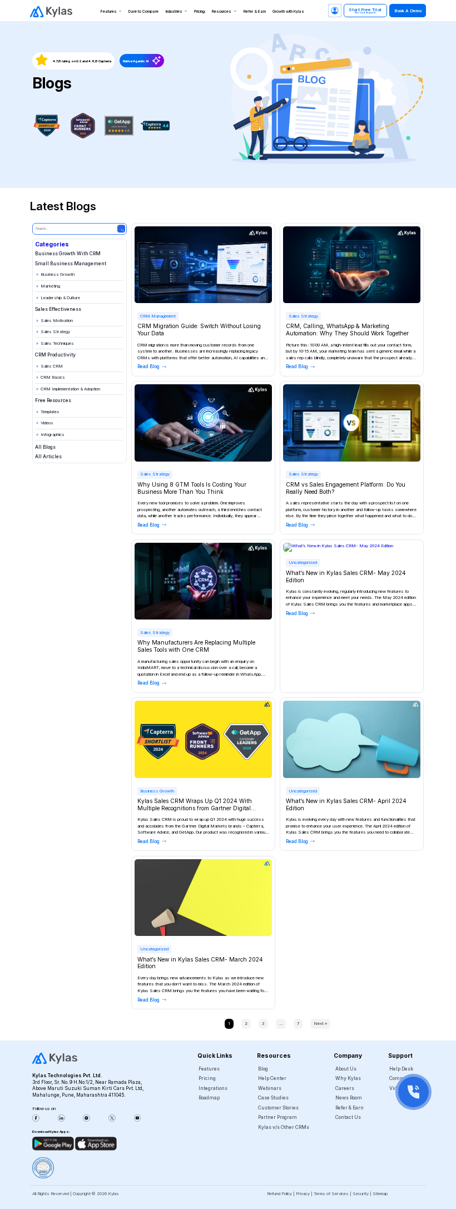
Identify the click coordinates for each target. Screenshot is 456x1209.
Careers (344, 1088)
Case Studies (273, 1098)
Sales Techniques (57, 343)
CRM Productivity (55, 355)
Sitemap (380, 1193)
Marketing (50, 286)
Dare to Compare (143, 11)
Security (361, 1193)
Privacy (303, 1193)
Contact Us (348, 1117)
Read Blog (148, 366)
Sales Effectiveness (58, 309)
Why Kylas (348, 1078)
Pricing (199, 11)
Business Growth (58, 274)
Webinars (269, 1088)
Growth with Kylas (288, 11)
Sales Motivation (57, 320)
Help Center (272, 1078)
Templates (50, 411)
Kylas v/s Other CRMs (283, 1127)
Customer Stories (278, 1108)
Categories (52, 244)
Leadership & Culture (60, 297)
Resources (221, 11)
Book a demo (408, 10)
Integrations (213, 1088)
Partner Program (277, 1117)
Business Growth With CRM (68, 253)
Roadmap (209, 1098)
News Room (348, 1098)
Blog (263, 1069)
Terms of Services (331, 1193)
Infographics (53, 434)
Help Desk (401, 1069)
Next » (320, 1023)
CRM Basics (53, 377)
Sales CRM (52, 366)
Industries (174, 11)
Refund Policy (279, 1193)
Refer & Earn (255, 11)
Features (109, 11)
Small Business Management (70, 263)
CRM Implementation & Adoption (70, 389)
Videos (47, 422)
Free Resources (53, 400)
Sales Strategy (55, 331)
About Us (345, 1069)
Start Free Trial (365, 10)
